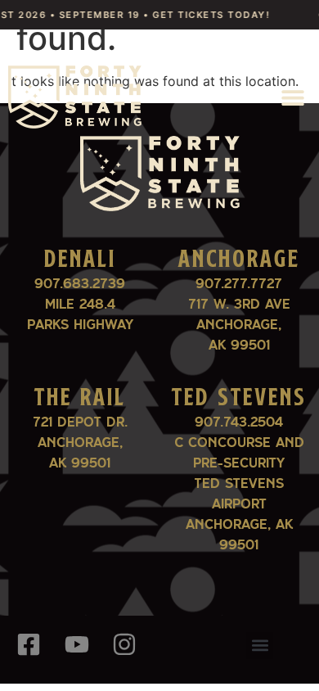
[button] (292, 97)
